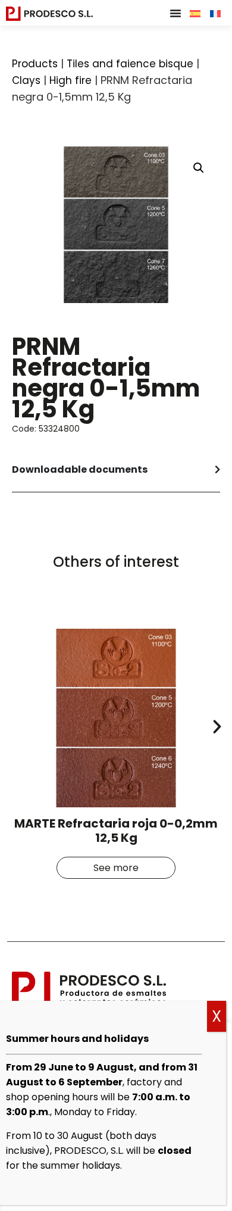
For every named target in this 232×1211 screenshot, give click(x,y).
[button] (175, 13)
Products (35, 64)
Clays (26, 80)
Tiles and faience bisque (130, 64)
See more (116, 868)
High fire (70, 80)
